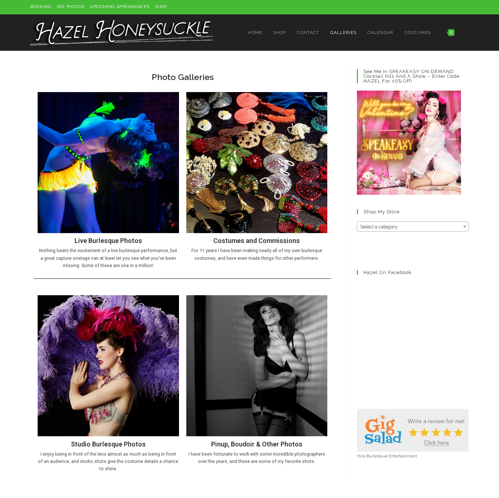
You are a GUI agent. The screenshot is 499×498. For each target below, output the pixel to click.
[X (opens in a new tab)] (441, 7)
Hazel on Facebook (387, 272)
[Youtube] (387, 250)
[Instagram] (361, 250)
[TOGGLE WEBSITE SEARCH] (467, 32)
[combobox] (413, 226)
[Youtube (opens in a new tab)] (465, 7)
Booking (40, 6)
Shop (161, 6)
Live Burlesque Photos (108, 240)
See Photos (70, 6)
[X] (379, 250)
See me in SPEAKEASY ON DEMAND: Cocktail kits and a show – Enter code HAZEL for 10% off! (411, 76)
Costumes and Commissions (256, 240)
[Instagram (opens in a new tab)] (458, 7)
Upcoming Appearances (119, 6)
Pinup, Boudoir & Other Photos (256, 444)
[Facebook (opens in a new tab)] (450, 7)
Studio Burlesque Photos (108, 444)
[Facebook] (370, 250)
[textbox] (412, 227)
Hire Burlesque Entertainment (387, 456)
